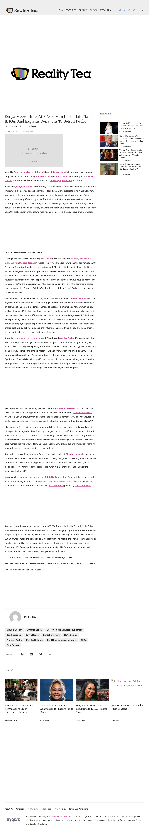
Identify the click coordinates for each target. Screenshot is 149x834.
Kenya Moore (32, 635)
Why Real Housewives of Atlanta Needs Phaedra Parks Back (56, 709)
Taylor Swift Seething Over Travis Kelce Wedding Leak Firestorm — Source (131, 125)
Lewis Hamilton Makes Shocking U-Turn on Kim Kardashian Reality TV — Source (130, 168)
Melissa (29, 131)
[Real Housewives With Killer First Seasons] (128, 690)
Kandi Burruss (14, 635)
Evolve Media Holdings (58, 816)
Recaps (83, 10)
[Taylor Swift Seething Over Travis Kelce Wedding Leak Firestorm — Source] (109, 128)
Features (70, 10)
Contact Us (20, 809)
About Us (9, 809)
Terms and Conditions (78, 809)
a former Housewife (82, 412)
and (75, 454)
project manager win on (43, 477)
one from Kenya (56, 485)
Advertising (33, 809)
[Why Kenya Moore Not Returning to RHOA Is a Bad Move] (92, 690)
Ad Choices (46, 809)
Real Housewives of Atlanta (61, 640)
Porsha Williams (34, 640)
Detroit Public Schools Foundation (55, 481)
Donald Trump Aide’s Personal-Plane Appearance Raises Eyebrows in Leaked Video (131, 140)
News (60, 10)
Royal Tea (105, 10)
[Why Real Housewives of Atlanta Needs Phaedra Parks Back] (56, 690)
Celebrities (125, 131)
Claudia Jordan (14, 630)
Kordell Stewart (51, 635)
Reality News (11, 720)
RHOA (84, 640)
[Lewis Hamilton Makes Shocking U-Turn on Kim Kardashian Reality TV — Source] (109, 169)
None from (83, 485)
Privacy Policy (60, 809)
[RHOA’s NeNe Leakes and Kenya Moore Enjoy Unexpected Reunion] (21, 690)
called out (47, 258)
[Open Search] (142, 10)
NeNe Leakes (71, 635)
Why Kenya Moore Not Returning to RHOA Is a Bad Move (91, 709)
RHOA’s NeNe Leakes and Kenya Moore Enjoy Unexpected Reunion (19, 709)
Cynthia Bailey (34, 630)
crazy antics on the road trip (28, 338)
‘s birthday (24, 186)
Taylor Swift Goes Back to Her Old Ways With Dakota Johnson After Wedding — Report (131, 154)
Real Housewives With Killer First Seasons (128, 707)
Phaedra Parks (14, 640)
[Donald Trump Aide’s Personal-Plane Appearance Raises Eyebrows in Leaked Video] (109, 141)
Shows (93, 10)
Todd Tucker (13, 645)
